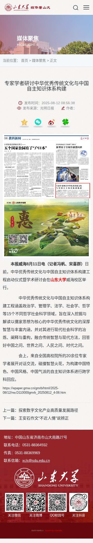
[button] (75, 7)
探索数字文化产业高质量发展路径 (48, 410)
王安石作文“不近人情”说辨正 (44, 418)
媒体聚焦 (39, 60)
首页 (24, 60)
